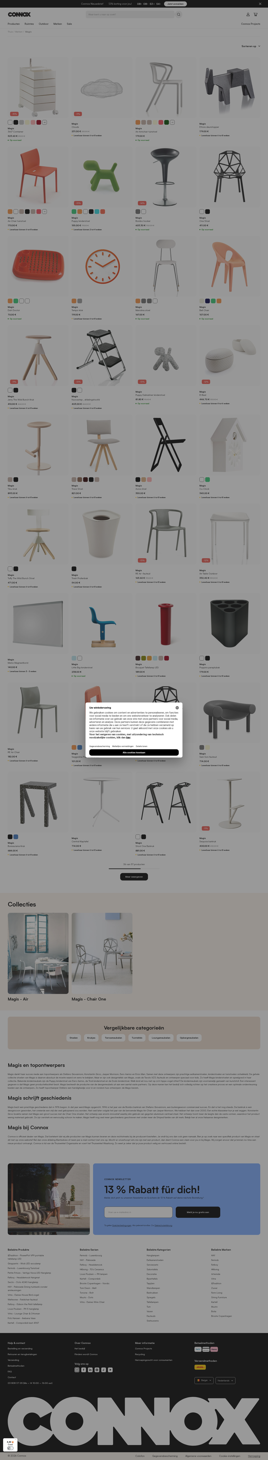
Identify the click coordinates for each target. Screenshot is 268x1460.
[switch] (10, 1448)
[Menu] (16, 1440)
